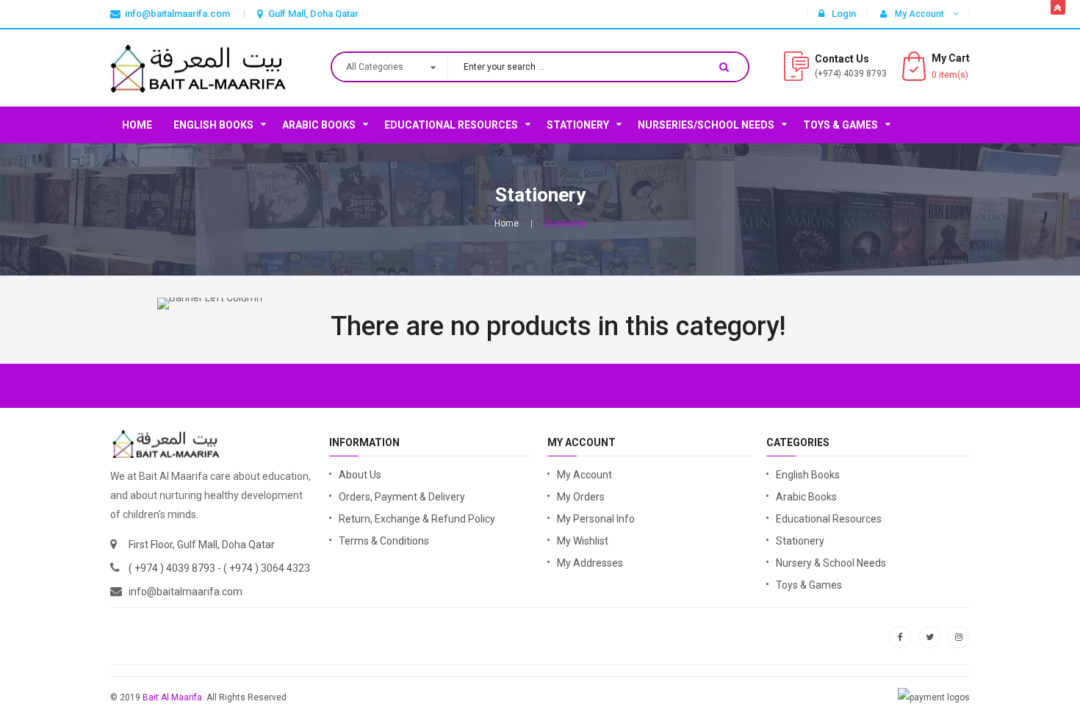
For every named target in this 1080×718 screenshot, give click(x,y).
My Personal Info (596, 519)
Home (137, 125)
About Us (360, 475)
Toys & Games (840, 125)
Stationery (578, 125)
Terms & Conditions (384, 541)
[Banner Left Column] (209, 303)
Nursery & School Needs (831, 563)
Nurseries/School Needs (706, 125)
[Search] (724, 67)
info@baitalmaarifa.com (185, 591)
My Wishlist (582, 541)
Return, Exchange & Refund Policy (417, 519)
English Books (213, 125)
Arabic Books (319, 125)
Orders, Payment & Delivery (402, 497)
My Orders (581, 497)
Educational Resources (451, 125)
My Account (584, 475)
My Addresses (590, 563)
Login (844, 13)
